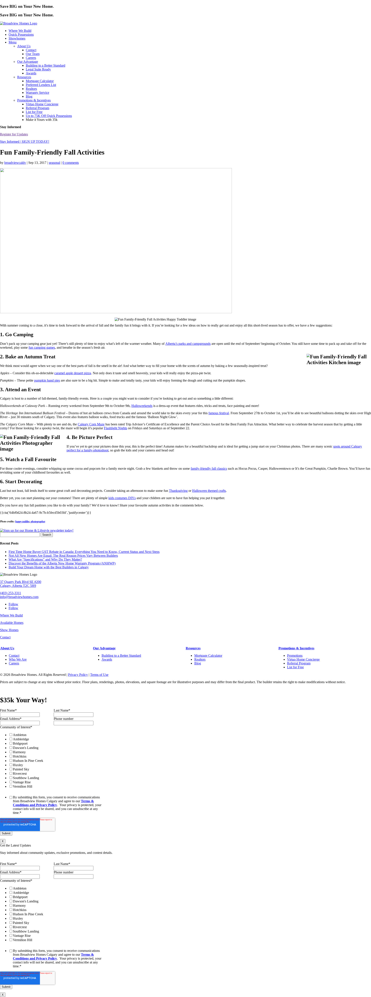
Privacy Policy (78, 674)
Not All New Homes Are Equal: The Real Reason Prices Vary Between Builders (63, 555)
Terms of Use (99, 674)
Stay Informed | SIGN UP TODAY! (24, 141)
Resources (24, 77)
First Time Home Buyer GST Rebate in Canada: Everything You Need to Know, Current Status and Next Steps (84, 552)
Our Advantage (27, 61)
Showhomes (17, 38)
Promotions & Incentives (34, 100)
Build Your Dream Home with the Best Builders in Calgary (49, 567)
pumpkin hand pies (47, 380)
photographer (38, 521)
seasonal (54, 162)
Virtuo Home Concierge (42, 104)
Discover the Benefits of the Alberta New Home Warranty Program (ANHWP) (62, 563)
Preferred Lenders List (41, 85)
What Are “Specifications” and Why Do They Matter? (45, 559)
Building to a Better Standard (45, 65)
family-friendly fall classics (209, 468)
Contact (31, 50)
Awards (31, 73)
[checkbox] (53, 760)
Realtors (31, 88)
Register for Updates (14, 134)
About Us (23, 46)
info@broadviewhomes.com (19, 597)
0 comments (70, 162)
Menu (13, 42)
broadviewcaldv (15, 162)
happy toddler (22, 521)
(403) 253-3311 (10, 593)
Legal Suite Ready (38, 69)
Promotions (295, 655)
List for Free (34, 112)
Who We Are (18, 659)
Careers (31, 58)
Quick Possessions (21, 34)
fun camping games (42, 347)
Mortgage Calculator (40, 81)
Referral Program (37, 108)
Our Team (33, 54)
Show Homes (9, 630)
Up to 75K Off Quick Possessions (49, 116)
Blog (29, 96)
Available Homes (11, 622)
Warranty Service (37, 92)
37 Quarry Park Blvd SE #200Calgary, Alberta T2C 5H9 (20, 583)
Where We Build (20, 30)
